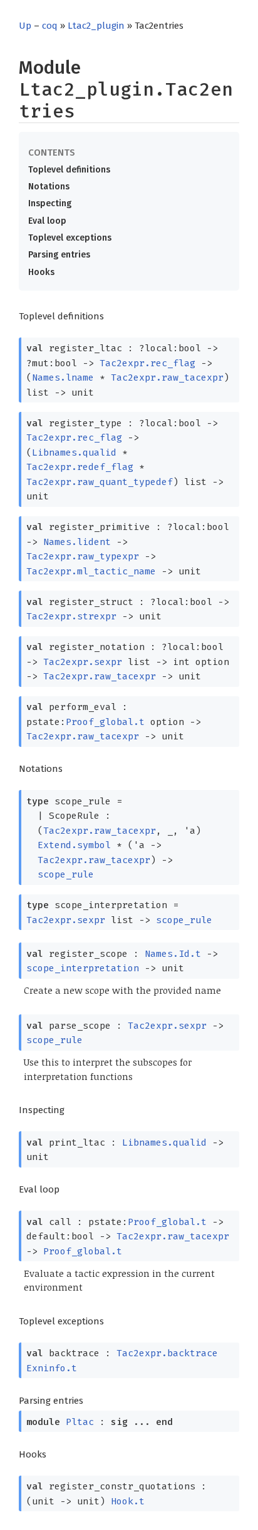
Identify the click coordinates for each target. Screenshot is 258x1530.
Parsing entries (59, 254)
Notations (49, 186)
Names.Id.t (173, 953)
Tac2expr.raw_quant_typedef (99, 482)
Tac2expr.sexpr (82, 662)
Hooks (41, 272)
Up (25, 25)
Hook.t (128, 1501)
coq (50, 25)
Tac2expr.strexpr (71, 616)
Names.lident (77, 542)
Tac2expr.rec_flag (147, 363)
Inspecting (49, 203)
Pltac (80, 1422)
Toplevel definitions (69, 169)
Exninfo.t (51, 1368)
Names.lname (63, 377)
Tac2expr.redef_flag (79, 466)
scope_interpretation (82, 968)
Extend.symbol (74, 845)
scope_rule (66, 874)
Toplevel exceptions (69, 237)
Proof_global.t (105, 722)
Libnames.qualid (74, 452)
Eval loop (47, 221)
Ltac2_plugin (96, 25)
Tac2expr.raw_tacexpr (167, 377)
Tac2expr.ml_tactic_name (91, 571)
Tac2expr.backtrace (167, 1353)
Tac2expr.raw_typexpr (82, 556)
